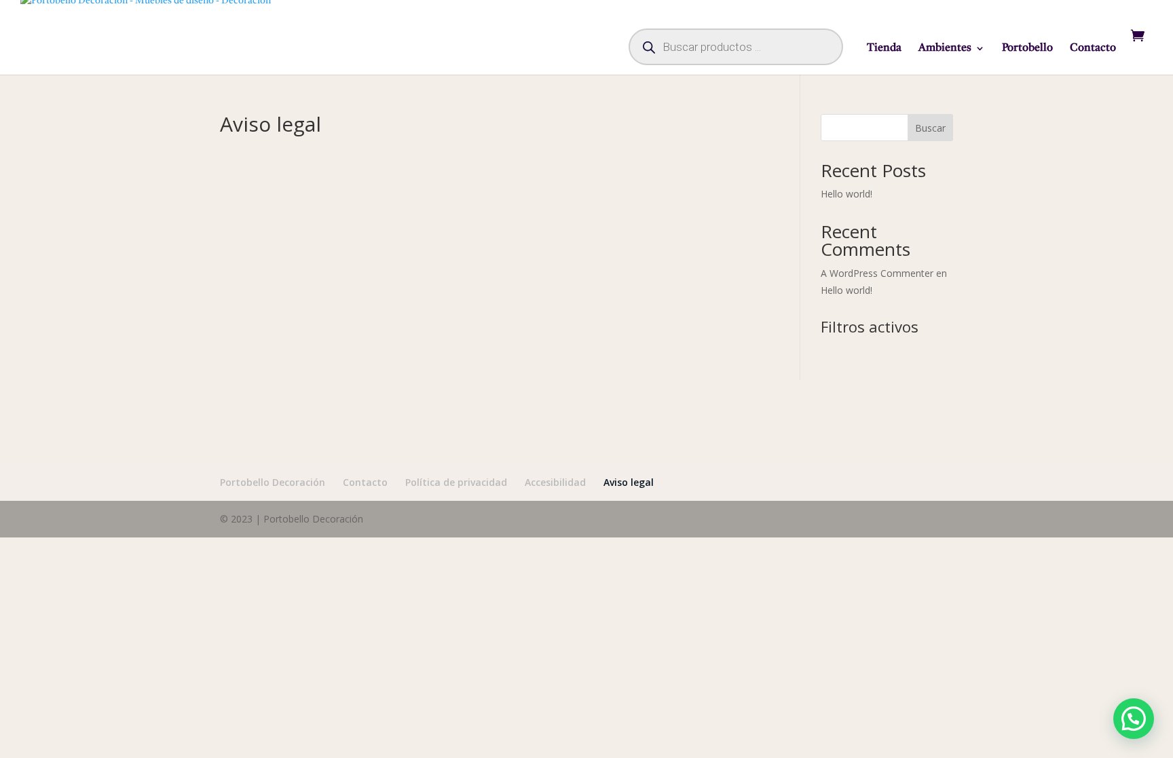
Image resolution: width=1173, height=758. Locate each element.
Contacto (1093, 48)
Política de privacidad (456, 482)
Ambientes (944, 48)
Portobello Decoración (272, 482)
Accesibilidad (555, 482)
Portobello (1027, 48)
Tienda (884, 48)
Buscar (930, 127)
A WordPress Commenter (877, 273)
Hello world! (846, 193)
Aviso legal (628, 482)
